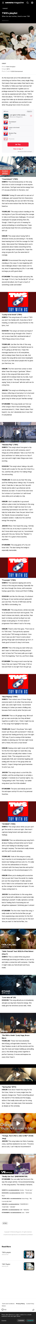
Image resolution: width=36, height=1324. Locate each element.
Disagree (4, 1320)
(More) (18, 1316)
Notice (4, 1306)
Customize (21, 1320)
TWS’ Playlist (6, 1264)
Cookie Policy (30, 1303)
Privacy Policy (20, 1303)
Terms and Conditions (8, 1303)
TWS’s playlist (6, 1252)
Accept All (30, 1320)
